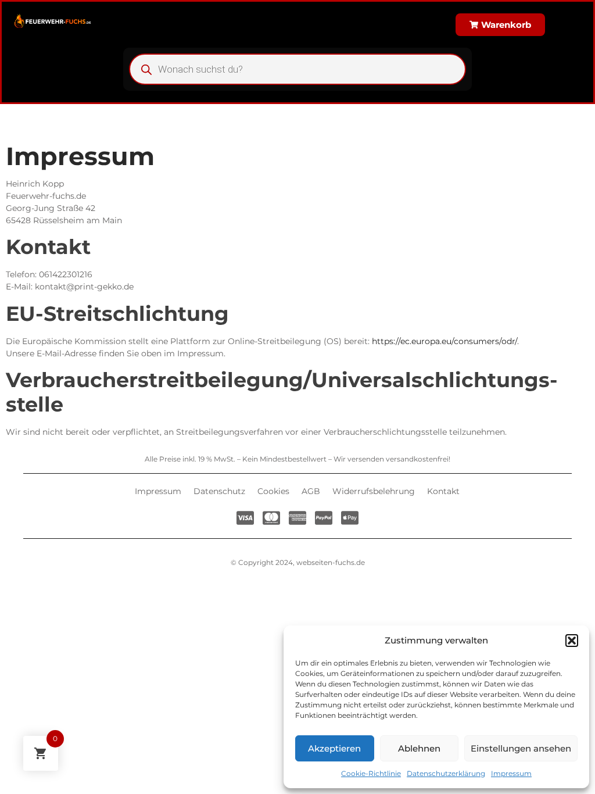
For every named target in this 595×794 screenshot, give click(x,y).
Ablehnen (419, 748)
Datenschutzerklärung (446, 773)
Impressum (511, 773)
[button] (572, 640)
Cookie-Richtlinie (371, 773)
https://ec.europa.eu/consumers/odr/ (444, 341)
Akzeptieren (334, 748)
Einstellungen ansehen (521, 748)
